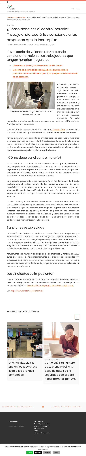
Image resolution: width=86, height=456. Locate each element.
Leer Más (47, 452)
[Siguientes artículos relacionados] (77, 317)
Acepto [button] (30, 452)
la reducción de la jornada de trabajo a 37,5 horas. (50, 285)
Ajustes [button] (56, 452)
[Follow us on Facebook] (7, 2)
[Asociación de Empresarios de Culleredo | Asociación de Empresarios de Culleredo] (11, 7)
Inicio (9, 17)
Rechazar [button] (38, 452)
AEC (10, 45)
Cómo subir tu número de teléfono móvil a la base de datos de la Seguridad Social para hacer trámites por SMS (60, 371)
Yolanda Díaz (59, 129)
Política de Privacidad (16, 426)
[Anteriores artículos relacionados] (72, 317)
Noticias (15, 17)
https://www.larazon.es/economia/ (27, 291)
